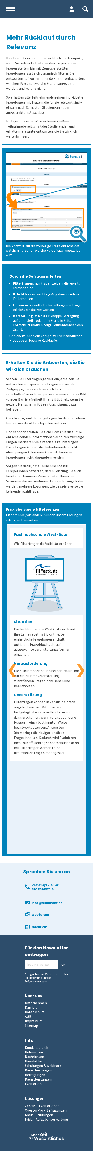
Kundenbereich (36, 1047)
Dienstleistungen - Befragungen (39, 1072)
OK (63, 965)
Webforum (40, 914)
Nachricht (40, 926)
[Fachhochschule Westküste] (45, 583)
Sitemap (31, 1025)
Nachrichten (34, 1056)
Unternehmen (36, 1003)
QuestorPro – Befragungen (46, 1110)
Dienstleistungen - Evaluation (39, 1081)
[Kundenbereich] (71, 9)
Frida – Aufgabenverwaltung (46, 1119)
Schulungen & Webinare (43, 1065)
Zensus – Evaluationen (42, 1105)
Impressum (33, 1021)
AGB (28, 1016)
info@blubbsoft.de (47, 902)
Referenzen (34, 1052)
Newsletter (33, 1061)
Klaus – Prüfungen (39, 1114)
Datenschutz (35, 1012)
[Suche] (85, 9)
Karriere (31, 1007)
